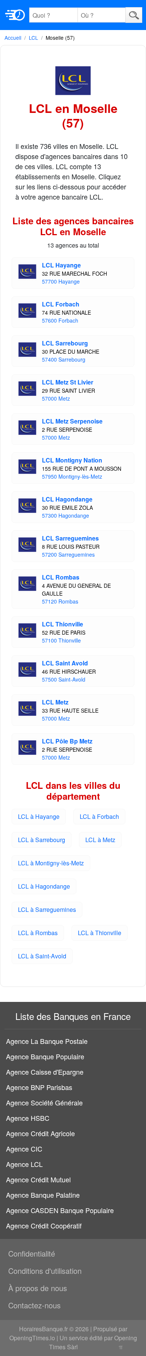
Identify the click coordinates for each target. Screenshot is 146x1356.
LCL (33, 37)
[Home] (15, 15)
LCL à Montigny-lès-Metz (51, 863)
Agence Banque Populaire (45, 1056)
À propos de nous (37, 1287)
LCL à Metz (100, 839)
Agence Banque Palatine (43, 1195)
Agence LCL (24, 1164)
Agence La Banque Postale (47, 1041)
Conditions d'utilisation (45, 1270)
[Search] (133, 15)
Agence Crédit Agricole (40, 1133)
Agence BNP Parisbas (39, 1087)
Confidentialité (31, 1253)
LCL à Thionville (99, 932)
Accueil (12, 37)
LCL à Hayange (39, 816)
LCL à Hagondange (44, 886)
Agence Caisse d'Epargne (44, 1072)
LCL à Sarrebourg (41, 839)
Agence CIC (24, 1148)
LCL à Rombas (38, 932)
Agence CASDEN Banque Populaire (60, 1210)
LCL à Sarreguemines (47, 909)
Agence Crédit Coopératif (44, 1225)
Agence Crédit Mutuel (38, 1179)
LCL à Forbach (99, 816)
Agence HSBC (27, 1118)
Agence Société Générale (44, 1102)
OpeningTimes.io (32, 1337)
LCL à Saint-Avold (42, 956)
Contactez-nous (34, 1305)
